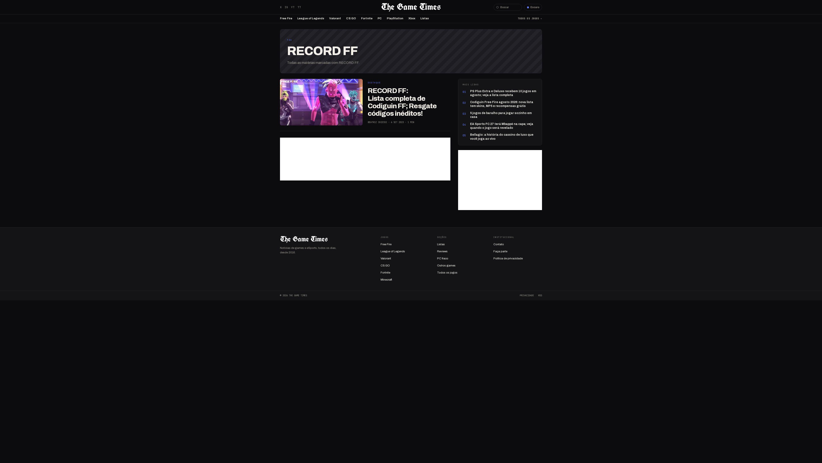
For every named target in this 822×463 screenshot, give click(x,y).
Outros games (446, 265)
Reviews (442, 251)
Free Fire (286, 18)
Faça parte (500, 251)
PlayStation (395, 18)
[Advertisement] (365, 159)
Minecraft (386, 279)
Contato (498, 244)
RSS (540, 295)
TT (299, 7)
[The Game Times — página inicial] (411, 7)
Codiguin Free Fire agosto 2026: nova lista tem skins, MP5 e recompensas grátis (501, 104)
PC (380, 18)
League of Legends (310, 18)
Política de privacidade (508, 258)
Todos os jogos (447, 272)
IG (286, 7)
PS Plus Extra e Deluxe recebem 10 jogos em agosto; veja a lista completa (503, 93)
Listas (424, 18)
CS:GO (351, 18)
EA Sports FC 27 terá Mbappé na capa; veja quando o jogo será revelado (501, 125)
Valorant (335, 18)
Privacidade (527, 295)
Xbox (411, 18)
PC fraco (442, 258)
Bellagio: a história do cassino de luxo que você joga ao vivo (501, 136)
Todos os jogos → (530, 18)
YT (293, 7)
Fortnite (366, 18)
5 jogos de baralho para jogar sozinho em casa (501, 115)
